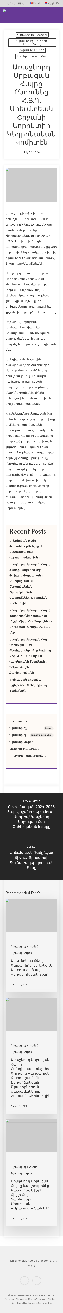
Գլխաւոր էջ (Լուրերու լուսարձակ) (32, 42)
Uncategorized (19, 721)
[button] (58, 15)
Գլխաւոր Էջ (30, 728)
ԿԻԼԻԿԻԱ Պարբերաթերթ (28, 756)
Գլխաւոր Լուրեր (32, 50)
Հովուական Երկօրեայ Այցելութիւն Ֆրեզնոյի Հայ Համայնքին (28, 685)
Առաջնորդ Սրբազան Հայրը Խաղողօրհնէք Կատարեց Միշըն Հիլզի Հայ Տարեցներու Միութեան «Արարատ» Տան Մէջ (30, 621)
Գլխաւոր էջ (30, 735)
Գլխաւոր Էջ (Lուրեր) (32, 34)
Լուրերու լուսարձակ (32, 56)
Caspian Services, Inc (39, 1303)
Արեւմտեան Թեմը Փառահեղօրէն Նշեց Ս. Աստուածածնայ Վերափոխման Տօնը (26, 549)
